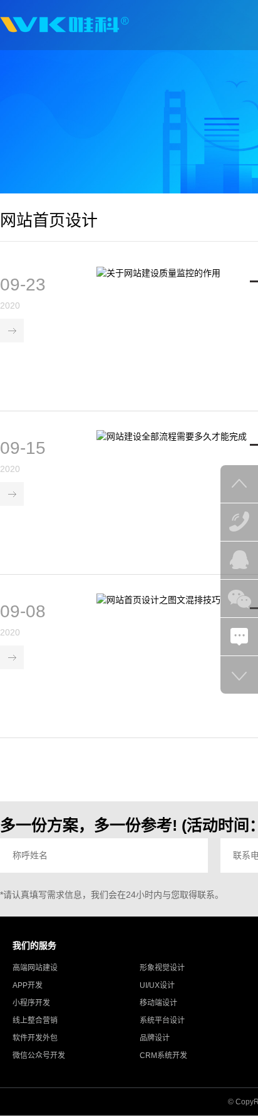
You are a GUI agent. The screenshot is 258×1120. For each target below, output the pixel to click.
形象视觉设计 (162, 967)
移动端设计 (158, 1003)
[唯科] (64, 25)
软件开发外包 (35, 1038)
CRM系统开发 (163, 1055)
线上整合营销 (35, 1020)
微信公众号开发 (39, 1055)
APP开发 (28, 985)
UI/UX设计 (157, 985)
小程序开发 (31, 1003)
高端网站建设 (35, 967)
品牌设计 (155, 1038)
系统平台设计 (162, 1020)
